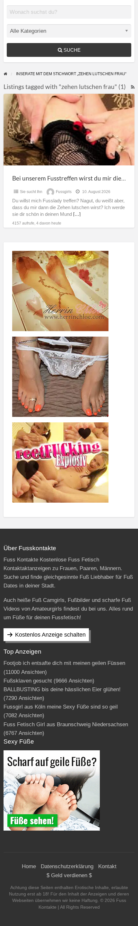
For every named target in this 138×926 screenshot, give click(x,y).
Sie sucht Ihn (31, 192)
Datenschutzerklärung (67, 866)
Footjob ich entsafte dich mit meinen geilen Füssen (64, 663)
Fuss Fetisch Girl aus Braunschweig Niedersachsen (66, 724)
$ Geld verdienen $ (69, 875)
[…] (77, 214)
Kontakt (107, 866)
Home (29, 866)
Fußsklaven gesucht (28, 681)
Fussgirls (64, 192)
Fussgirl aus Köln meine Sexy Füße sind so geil (61, 707)
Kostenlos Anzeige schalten (50, 634)
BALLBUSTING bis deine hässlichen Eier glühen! (62, 689)
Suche (71, 50)
